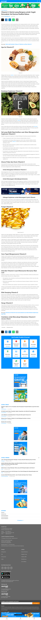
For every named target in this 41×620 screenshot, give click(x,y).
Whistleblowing (23, 559)
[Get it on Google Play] (20, 573)
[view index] (38, 457)
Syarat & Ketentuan (24, 551)
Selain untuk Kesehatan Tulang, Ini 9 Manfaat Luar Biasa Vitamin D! (18, 44)
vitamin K (14, 141)
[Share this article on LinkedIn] (10, 20)
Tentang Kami (3, 551)
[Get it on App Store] (20, 577)
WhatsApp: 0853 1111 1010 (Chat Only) (7, 544)
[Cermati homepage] (5, 612)
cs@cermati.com (8, 533)
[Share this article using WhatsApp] (13, 20)
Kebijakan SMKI (23, 556)
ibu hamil (35, 126)
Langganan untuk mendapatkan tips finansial (10, 601)
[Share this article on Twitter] (2, 20)
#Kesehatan (3, 327)
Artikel (2, 559)
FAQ (2, 554)
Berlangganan (36, 603)
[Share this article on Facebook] (6, 20)
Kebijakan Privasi (24, 554)
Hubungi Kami (3, 556)
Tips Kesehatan (4, 10)
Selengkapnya (20, 520)
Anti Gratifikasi (23, 561)
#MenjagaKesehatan (10, 327)
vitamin (12, 75)
